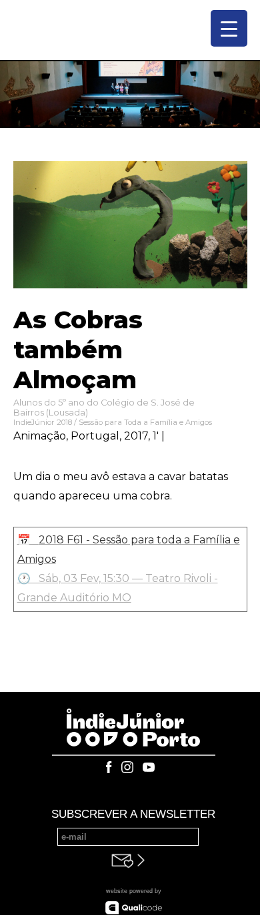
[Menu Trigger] (229, 28)
